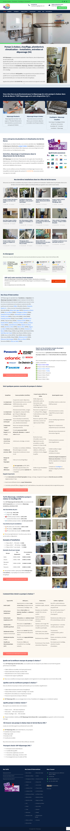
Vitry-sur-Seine (14, 341)
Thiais (27, 809)
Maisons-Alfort (21, 327)
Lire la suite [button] (23, 271)
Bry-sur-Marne (8, 312)
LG (5, 308)
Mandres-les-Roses (26, 325)
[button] (66, 266)
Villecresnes (28, 812)
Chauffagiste (16, 11)
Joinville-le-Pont (27, 318)
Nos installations (49, 11)
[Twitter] (64, 2)
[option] (13, 115)
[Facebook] (62, 2)
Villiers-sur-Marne (22, 339)
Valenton (37, 809)
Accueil (4, 11)
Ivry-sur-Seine (38, 785)
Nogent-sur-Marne (39, 800)
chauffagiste (58, 466)
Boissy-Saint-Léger (14, 310)
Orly (26, 803)
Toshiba (48, 371)
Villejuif (37, 812)
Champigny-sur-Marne (21, 312)
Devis (43, 11)
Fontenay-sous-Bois (6, 318)
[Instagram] (66, 2)
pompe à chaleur (23, 146)
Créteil (27, 785)
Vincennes (38, 820)
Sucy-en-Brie (38, 806)
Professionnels (32, 11)
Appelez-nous (61, 7)
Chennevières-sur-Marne (20, 314)
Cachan (37, 775)
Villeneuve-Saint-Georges (7, 339)
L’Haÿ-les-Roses (39, 788)
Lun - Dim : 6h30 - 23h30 (53, 781)
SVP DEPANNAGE (55, 785)
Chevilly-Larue (4, 316)
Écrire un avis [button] (11, 270)
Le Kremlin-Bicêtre (39, 791)
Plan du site (49, 788)
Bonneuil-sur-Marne (28, 310)
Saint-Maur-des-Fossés (6, 333)
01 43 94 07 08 (51, 776)
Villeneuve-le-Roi (23, 337)
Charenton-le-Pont (5, 314)
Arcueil (27, 806)
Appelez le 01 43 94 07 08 (59, 281)
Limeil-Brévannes (13, 325)
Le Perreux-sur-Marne (18, 322)
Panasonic (29, 306)
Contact (39, 11)
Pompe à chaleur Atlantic (43, 369)
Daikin (15, 306)
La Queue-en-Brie (21, 320)
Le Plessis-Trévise (39, 794)
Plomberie (9, 11)
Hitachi (2, 308)
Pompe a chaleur (24, 11)
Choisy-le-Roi (38, 782)
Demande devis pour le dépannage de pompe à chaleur (16, 375)
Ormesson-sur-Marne (40, 803)
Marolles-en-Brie (9, 327)
